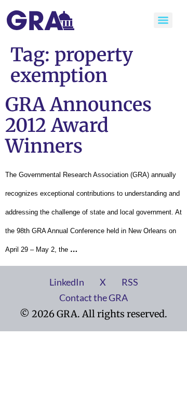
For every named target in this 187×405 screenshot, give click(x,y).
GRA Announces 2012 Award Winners (78, 125)
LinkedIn (66, 282)
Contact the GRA (93, 297)
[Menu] (163, 20)
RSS (130, 282)
